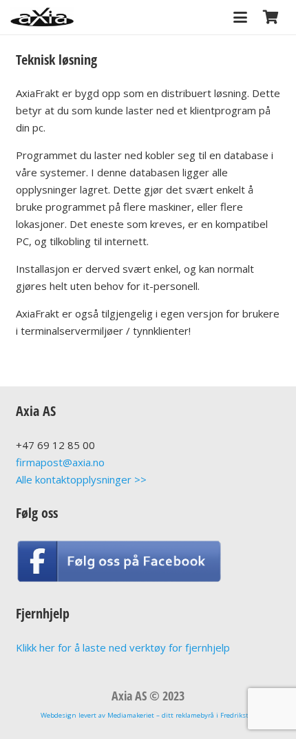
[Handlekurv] (270, 17)
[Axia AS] (42, 17)
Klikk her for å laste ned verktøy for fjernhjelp (123, 647)
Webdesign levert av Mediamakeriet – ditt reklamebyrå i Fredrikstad (148, 715)
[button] (240, 17)
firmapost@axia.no (60, 462)
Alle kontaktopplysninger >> (81, 479)
